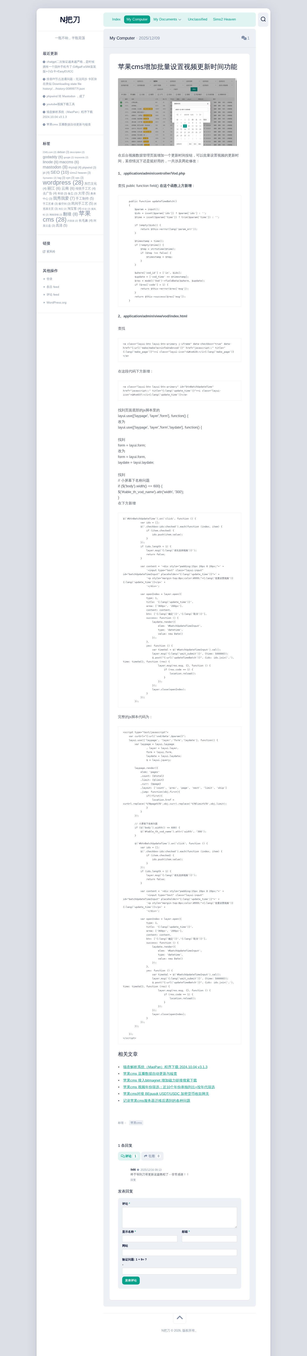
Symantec (50, 178)
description (77, 152)
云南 (68, 188)
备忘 (72, 193)
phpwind (89, 167)
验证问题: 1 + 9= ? (134, 1262)
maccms (69, 162)
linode (50, 162)
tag (61, 177)
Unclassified (197, 19)
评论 (130, 1158)
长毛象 (86, 220)
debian (63, 152)
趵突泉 (72, 220)
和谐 (62, 193)
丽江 (54, 188)
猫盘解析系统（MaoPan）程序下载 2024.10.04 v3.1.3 (165, 1069)
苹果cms (136, 1125)
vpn (70, 177)
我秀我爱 (64, 198)
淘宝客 (74, 208)
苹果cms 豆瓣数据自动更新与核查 (69, 124)
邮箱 (186, 1234)
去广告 (50, 193)
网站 (125, 1248)
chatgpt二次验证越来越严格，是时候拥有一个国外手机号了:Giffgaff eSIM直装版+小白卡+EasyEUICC (69, 66)
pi (46, 172)
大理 (84, 193)
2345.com (49, 152)
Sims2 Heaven (224, 19)
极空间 (64, 203)
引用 (153, 1158)
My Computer (137, 19)
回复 (133, 1182)
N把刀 (70, 19)
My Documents (165, 19)
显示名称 (129, 1234)
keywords (81, 157)
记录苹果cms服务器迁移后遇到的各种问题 (156, 1103)
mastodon (55, 167)
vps (79, 177)
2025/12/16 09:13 (151, 1172)
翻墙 (70, 214)
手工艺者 (50, 203)
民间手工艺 (82, 203)
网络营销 (55, 214)
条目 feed (53, 286)
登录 (49, 279)
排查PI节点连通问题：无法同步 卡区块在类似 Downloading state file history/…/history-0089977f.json (70, 83)
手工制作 (85, 198)
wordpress (63, 182)
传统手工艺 (85, 188)
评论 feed (53, 294)
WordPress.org (56, 302)
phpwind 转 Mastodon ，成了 (66, 96)
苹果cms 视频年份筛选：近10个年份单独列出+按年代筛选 (169, 1090)
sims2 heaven (80, 172)
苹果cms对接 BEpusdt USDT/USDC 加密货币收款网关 (166, 1096)
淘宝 (62, 209)
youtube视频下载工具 (61, 104)
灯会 (86, 209)
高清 (61, 225)
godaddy (53, 157)
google (69, 157)
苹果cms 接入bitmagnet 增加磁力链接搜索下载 (160, 1083)
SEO (60, 172)
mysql (75, 167)
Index (116, 19)
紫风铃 (51, 251)
